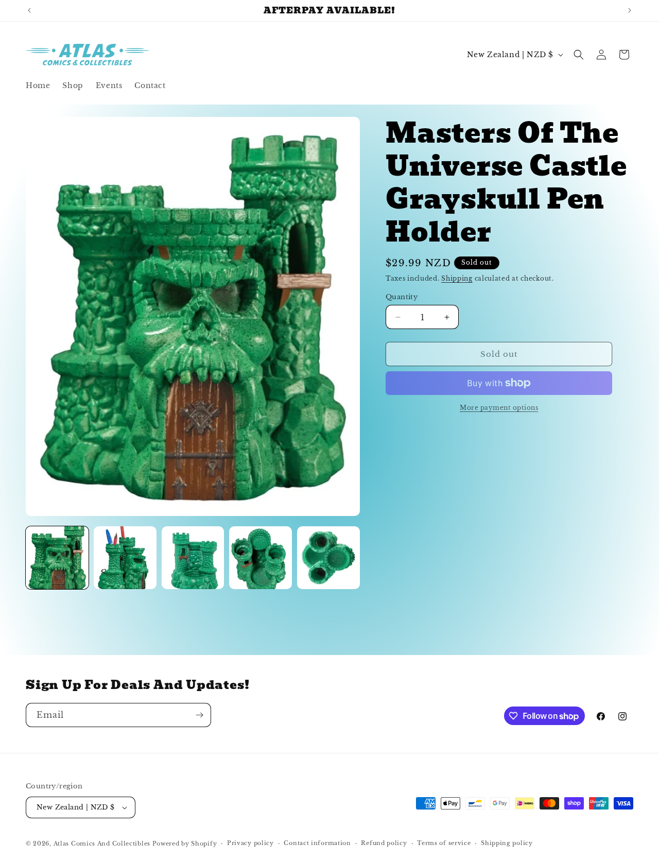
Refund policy (384, 843)
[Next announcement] (629, 10)
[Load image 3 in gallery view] (193, 557)
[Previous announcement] (29, 10)
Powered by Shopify (184, 843)
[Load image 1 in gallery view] (57, 557)
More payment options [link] (499, 407)
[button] (578, 54)
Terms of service (444, 843)
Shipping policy (507, 843)
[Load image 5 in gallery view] (328, 557)
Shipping (457, 278)
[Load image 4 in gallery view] (260, 557)
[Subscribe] (199, 715)
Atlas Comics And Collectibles (102, 843)
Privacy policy (250, 843)
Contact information (317, 843)
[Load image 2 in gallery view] (125, 557)
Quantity (402, 296)
